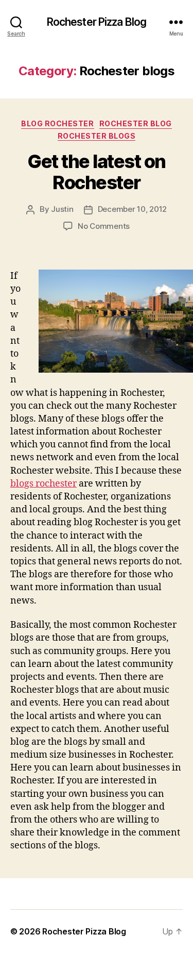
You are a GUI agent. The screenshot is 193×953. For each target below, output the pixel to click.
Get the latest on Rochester (96, 172)
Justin (62, 209)
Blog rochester (57, 123)
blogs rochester (43, 484)
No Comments (104, 226)
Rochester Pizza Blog (97, 21)
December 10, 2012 (132, 209)
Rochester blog (135, 123)
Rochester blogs (97, 135)
